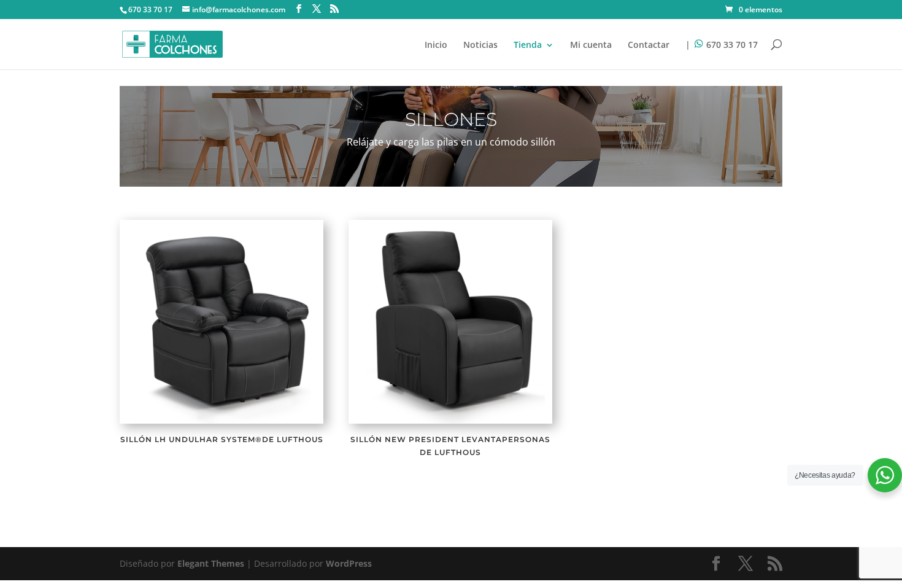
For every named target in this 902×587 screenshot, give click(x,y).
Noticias (480, 45)
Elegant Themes (210, 563)
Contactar (648, 45)
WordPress (349, 563)
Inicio (436, 45)
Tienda (528, 45)
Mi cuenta (591, 45)
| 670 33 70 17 (721, 44)
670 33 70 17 (150, 9)
